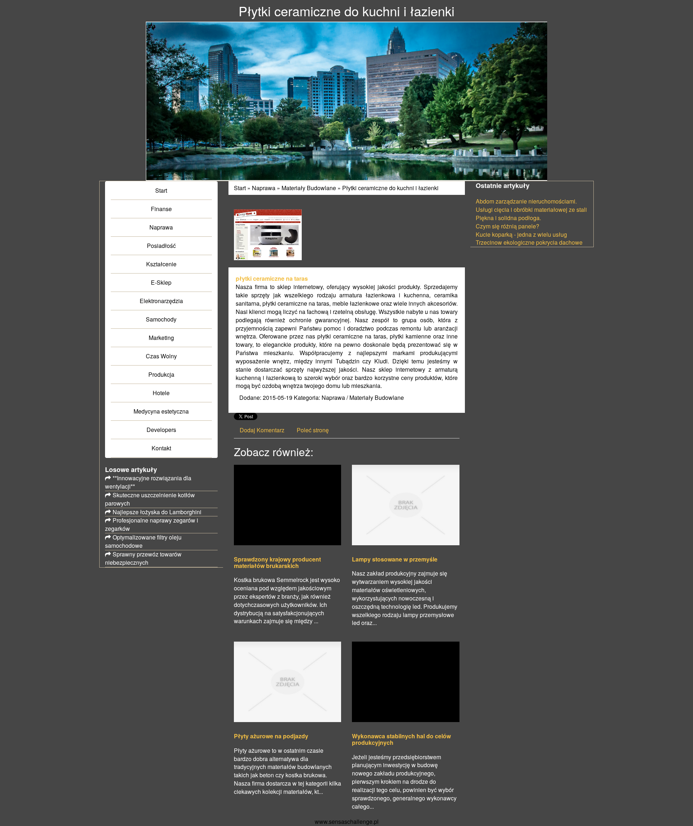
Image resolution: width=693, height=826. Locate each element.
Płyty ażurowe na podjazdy (271, 736)
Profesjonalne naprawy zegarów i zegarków (151, 524)
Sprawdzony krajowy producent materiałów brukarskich (277, 562)
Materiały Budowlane (309, 188)
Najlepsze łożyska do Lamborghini (157, 512)
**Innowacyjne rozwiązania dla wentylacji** (148, 482)
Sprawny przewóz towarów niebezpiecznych (143, 558)
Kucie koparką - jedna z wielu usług (521, 234)
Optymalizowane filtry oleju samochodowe (143, 541)
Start (240, 188)
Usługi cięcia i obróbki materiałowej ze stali (531, 209)
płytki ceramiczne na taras (272, 278)
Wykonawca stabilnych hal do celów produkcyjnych (401, 739)
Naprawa (263, 188)
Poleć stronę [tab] (313, 430)
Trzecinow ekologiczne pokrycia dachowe (529, 242)
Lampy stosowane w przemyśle (394, 559)
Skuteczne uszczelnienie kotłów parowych (150, 499)
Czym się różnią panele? (507, 226)
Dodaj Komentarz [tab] (262, 430)
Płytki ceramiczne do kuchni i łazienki (390, 188)
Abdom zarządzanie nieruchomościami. (526, 201)
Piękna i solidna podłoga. (508, 218)
